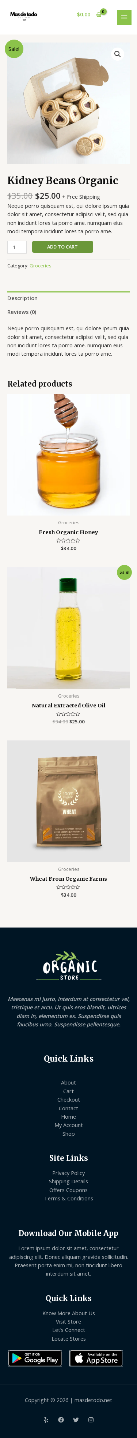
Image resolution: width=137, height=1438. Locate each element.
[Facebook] (61, 1420)
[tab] (68, 298)
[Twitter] (76, 1420)
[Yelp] (46, 1420)
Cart (68, 1091)
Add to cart (62, 246)
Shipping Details (68, 1181)
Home (68, 1116)
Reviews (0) (21, 311)
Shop (68, 1133)
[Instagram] (91, 1420)
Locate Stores (69, 1338)
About (68, 1082)
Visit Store (68, 1321)
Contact (68, 1108)
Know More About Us (68, 1313)
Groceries (41, 265)
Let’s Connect (68, 1329)
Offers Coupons (68, 1189)
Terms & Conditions (68, 1198)
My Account (68, 1124)
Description (22, 298)
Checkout (68, 1099)
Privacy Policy (68, 1172)
